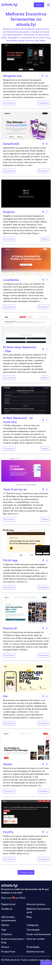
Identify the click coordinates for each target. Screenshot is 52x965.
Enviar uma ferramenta (39, 934)
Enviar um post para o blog (12, 940)
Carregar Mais (26, 872)
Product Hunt (8, 951)
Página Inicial (8, 904)
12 (46, 75)
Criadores (6, 934)
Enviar (39, 5)
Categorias (32, 925)
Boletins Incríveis (35, 951)
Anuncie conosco (36, 904)
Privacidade (33, 946)
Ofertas (5, 925)
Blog (29, 916)
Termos (5, 946)
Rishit (22, 897)
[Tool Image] (26, 58)
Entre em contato (36, 938)
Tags (3, 929)
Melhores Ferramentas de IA (38, 910)
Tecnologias (33, 929)
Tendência (6, 908)
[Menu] (48, 4)
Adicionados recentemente (8, 918)
